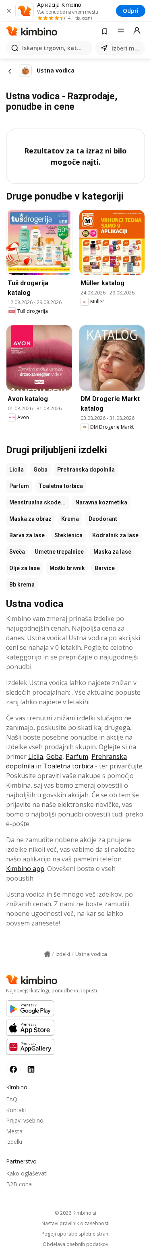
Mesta (14, 1131)
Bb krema (22, 584)
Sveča (17, 551)
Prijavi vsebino (24, 1120)
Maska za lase (112, 551)
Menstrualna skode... (37, 502)
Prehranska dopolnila (86, 469)
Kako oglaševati (27, 1173)
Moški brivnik (67, 568)
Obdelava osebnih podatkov (75, 1244)
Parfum (19, 486)
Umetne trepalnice (59, 551)
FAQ (11, 1099)
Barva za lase (27, 535)
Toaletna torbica (61, 486)
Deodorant (103, 519)
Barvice (105, 568)
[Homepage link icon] (47, 954)
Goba (40, 469)
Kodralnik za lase (115, 535)
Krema (70, 519)
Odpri (131, 10)
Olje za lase (24, 568)
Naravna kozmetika (101, 502)
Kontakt (16, 1110)
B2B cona (19, 1184)
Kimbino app (25, 868)
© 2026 (75, 1213)
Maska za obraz (30, 519)
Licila (16, 469)
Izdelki (14, 1141)
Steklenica (68, 535)
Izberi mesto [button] (127, 48)
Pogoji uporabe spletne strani (75, 1234)
